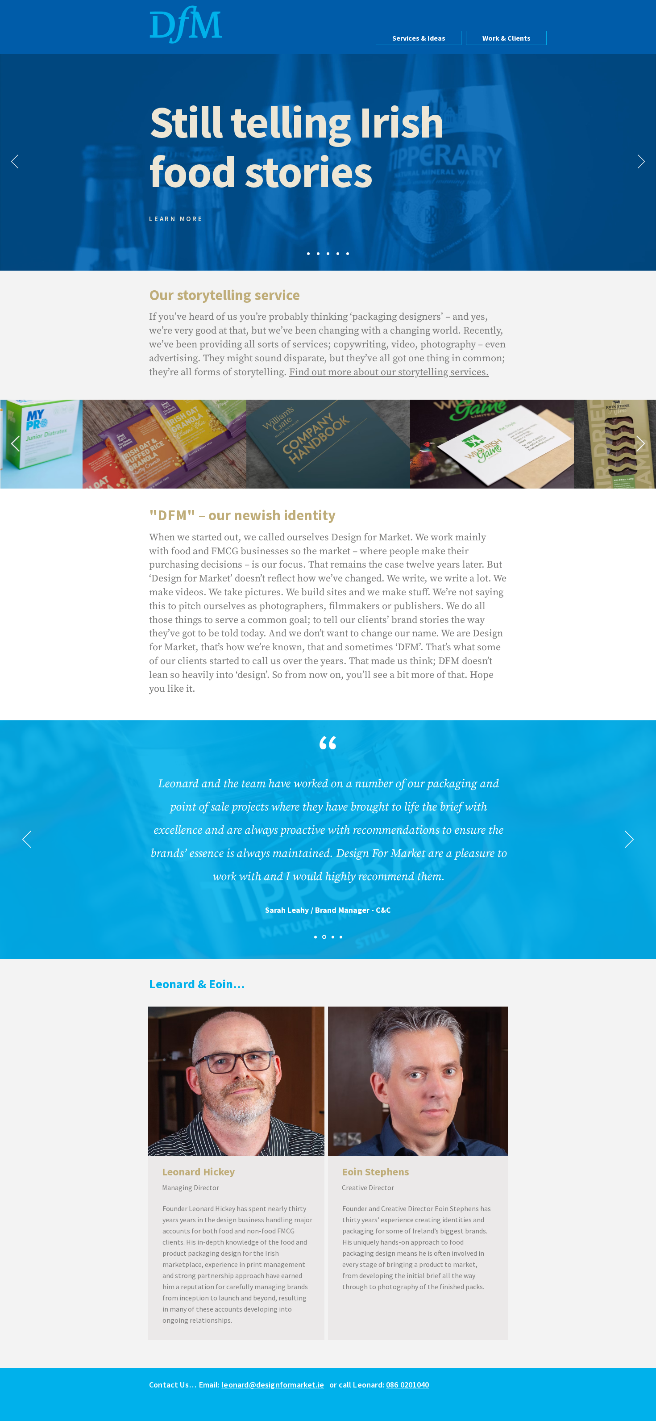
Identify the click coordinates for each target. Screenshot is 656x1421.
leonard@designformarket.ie (272, 1384)
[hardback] (337, 253)
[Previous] (14, 162)
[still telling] (328, 253)
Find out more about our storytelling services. (389, 372)
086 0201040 (407, 1384)
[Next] (641, 162)
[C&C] (324, 937)
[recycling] (318, 253)
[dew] (341, 937)
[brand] (308, 253)
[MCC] (333, 937)
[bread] (347, 253)
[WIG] (315, 937)
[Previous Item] (15, 444)
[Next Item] (640, 444)
